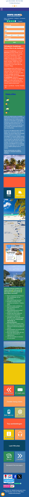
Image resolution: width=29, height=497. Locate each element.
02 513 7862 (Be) (18, 492)
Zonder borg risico (17, 300)
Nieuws (20, 415)
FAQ (9, 196)
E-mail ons (20, 393)
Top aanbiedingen (14, 424)
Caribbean (16, 18)
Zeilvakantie (10, 18)
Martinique (7, 52)
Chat (20, 437)
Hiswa (20, 295)
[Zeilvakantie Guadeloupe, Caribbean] (14, 175)
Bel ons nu (8, 415)
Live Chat (3, 494)
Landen (20, 459)
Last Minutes (11, 85)
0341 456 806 (12, 1)
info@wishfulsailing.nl (15, 493)
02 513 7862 (20, 1)
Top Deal (17, 85)
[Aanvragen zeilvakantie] (14, 252)
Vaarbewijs (9, 437)
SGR (8, 297)
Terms (8, 459)
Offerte (5, 85)
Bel (5, 87)
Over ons (20, 196)
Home (5, 18)
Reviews (22, 85)
